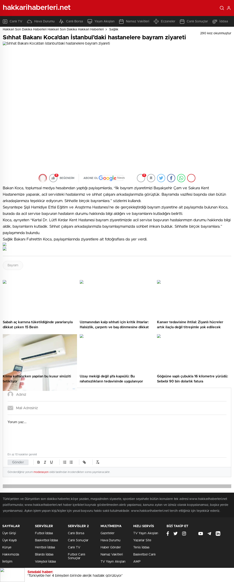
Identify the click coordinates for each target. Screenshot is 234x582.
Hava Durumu (44, 21)
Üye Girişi (9, 533)
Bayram (13, 265)
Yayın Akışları (104, 21)
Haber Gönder (111, 547)
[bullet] (71, 462)
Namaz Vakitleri (137, 21)
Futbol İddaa (44, 533)
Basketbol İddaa (46, 540)
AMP (137, 561)
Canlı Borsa (74, 21)
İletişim (7, 561)
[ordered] (64, 462)
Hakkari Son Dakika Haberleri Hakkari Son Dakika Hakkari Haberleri (53, 29)
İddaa (223, 21)
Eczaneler (168, 21)
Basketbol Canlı (144, 554)
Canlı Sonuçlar (197, 21)
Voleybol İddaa (45, 561)
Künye (6, 547)
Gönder (18, 462)
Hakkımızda (10, 554)
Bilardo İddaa (44, 554)
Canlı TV (16, 21)
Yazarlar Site (142, 540)
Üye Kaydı (9, 540)
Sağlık (113, 29)
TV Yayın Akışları (113, 561)
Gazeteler (107, 533)
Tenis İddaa (141, 547)
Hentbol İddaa (45, 547)
